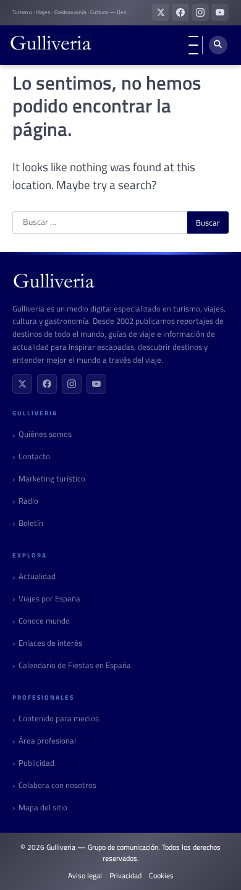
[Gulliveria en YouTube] (220, 12)
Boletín (31, 523)
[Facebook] (47, 384)
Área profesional (47, 741)
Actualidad (37, 576)
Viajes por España (49, 598)
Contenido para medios (59, 718)
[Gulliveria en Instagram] (200, 12)
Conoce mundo (44, 621)
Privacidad (125, 875)
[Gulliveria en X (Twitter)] (160, 12)
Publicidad (36, 763)
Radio (28, 501)
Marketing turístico (52, 479)
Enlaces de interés (50, 643)
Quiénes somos (45, 434)
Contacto (34, 456)
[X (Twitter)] (22, 384)
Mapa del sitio (43, 807)
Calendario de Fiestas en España (75, 665)
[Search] (218, 45)
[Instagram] (72, 384)
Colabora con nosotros (57, 785)
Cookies (161, 875)
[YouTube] (96, 384)
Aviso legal (85, 875)
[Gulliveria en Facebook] (180, 12)
